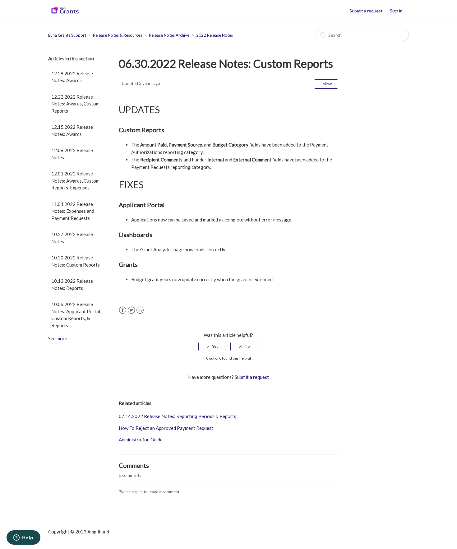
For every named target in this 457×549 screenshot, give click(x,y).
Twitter (131, 310)
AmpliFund (98, 531)
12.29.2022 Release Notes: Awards (72, 77)
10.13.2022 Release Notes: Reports (72, 284)
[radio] (212, 346)
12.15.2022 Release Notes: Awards (72, 130)
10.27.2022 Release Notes (72, 237)
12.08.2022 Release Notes (72, 153)
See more (57, 338)
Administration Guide (141, 439)
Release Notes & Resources (117, 35)
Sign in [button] (396, 10)
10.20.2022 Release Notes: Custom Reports (75, 261)
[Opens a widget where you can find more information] (23, 538)
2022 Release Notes (214, 35)
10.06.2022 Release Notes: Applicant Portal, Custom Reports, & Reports (76, 314)
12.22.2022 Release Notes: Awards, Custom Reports (75, 104)
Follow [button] (326, 83)
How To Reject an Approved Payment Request (166, 428)
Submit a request (366, 10)
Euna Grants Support (67, 35)
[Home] (64, 14)
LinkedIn (140, 310)
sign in (137, 491)
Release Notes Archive (169, 35)
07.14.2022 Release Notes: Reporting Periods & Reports (177, 416)
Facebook (123, 310)
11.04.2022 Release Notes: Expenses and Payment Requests (72, 211)
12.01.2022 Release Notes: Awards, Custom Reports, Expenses (75, 180)
